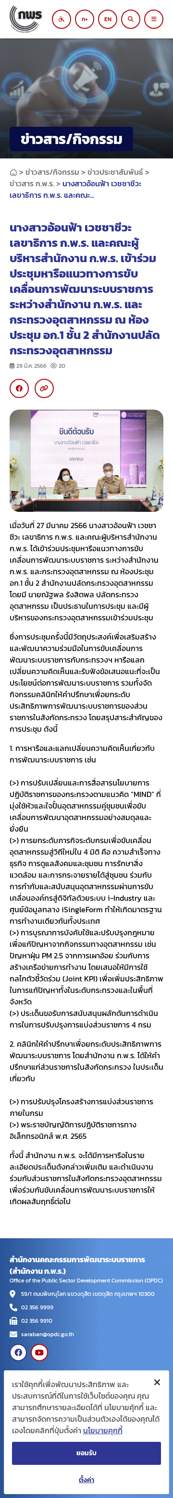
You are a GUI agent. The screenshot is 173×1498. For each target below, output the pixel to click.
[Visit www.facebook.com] (18, 1352)
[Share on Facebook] (19, 388)
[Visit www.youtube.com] (39, 1352)
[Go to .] (13, 172)
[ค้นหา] (130, 19)
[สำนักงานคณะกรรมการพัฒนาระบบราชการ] (34, 19)
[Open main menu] (153, 19)
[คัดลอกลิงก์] (44, 388)
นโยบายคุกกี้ (103, 1430)
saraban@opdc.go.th (47, 1334)
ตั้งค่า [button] (86, 1480)
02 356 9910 (36, 1321)
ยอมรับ (86, 1453)
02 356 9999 (37, 1307)
